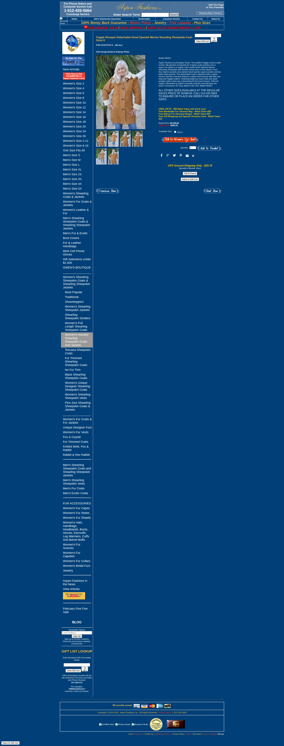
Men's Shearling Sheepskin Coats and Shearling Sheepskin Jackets (77, 470)
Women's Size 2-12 (75, 140)
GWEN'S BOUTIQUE (77, 267)
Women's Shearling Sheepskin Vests (77, 396)
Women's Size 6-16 (75, 145)
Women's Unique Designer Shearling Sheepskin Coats (77, 386)
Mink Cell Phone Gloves (73, 252)
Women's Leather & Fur (76, 211)
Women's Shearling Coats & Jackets (75, 195)
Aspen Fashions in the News (75, 582)
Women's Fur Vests (75, 432)
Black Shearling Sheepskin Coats (76, 376)
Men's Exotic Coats (75, 493)
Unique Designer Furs (77, 427)
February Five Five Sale (75, 610)
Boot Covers (71, 238)
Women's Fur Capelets (71, 554)
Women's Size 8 (73, 97)
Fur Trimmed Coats (75, 441)
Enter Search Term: (127, 14)
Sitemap (220, 734)
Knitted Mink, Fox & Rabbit (76, 448)
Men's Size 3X (72, 179)
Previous (107, 191)
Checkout (217, 13)
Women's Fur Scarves (71, 546)
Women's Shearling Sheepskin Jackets (77, 308)
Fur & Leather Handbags (72, 244)
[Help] (85, 671)
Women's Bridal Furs (76, 565)
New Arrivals (71, 69)
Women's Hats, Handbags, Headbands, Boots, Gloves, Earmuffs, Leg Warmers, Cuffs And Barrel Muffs (76, 531)
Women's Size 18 (74, 121)
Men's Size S (71, 155)
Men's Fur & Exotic (75, 233)
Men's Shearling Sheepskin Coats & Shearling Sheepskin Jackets (76, 223)
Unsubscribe (77, 644)
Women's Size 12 (74, 107)
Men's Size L (71, 164)
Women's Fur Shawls (77, 517)
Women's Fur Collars (76, 561)
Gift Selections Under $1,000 (77, 261)
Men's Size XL (72, 169)
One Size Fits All (74, 150)
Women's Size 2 (73, 83)
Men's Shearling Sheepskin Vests (74, 482)
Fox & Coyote (72, 437)
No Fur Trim (73, 369)
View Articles (71, 589)
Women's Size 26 (74, 136)
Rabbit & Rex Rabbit (76, 454)
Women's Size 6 (73, 93)
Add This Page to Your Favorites (215, 6)
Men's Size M (72, 160)
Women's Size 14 (74, 112)
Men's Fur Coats (73, 488)
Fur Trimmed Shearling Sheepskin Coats (76, 361)
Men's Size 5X (72, 188)
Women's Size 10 (74, 102)
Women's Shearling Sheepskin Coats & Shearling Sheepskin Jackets (76, 282)
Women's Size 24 (74, 131)
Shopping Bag (205, 13)
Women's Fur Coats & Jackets (77, 203)
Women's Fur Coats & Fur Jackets (77, 421)
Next (212, 191)
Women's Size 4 (73, 88)
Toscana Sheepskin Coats (78, 351)
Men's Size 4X (72, 183)
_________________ (77, 272)
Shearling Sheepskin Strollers (77, 316)
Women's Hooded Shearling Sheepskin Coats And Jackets (76, 340)
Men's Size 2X (72, 174)
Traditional (72, 297)
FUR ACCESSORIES (77, 503)
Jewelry (68, 570)
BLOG (77, 622)
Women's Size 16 (74, 117)
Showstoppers (74, 301)
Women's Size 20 (74, 126)
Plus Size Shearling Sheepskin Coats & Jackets (78, 406)
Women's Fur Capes (76, 508)
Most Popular (73, 292)
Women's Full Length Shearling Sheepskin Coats (76, 326)
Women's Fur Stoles (76, 513)
